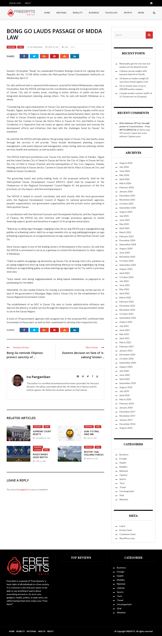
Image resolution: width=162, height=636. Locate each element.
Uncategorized (126, 491)
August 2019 (125, 387)
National (61, 13)
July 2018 (124, 391)
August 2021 (125, 322)
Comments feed (127, 534)
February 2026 (126, 187)
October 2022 (126, 277)
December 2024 (127, 240)
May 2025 (124, 224)
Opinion (123, 475)
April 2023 (124, 273)
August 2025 (125, 211)
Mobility (78, 13)
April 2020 (124, 379)
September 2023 (127, 265)
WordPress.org (126, 538)
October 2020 (126, 358)
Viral (21, 47)
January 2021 (126, 350)
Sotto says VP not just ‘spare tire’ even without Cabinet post (134, 133)
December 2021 (127, 305)
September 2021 (127, 317)
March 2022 (125, 297)
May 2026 (124, 175)
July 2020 (124, 371)
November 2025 (127, 199)
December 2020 (127, 354)
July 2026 (124, 167)
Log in (122, 526)
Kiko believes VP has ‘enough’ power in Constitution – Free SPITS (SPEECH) (134, 126)
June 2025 (124, 220)
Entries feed (125, 530)
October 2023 (126, 260)
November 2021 (127, 309)
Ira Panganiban (36, 47)
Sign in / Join (15, 3)
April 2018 (124, 395)
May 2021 (124, 334)
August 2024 (125, 248)
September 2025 (127, 207)
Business (94, 13)
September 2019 (127, 383)
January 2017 (126, 419)
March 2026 (125, 183)
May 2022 (124, 289)
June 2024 (124, 252)
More (141, 13)
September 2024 (127, 244)
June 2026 (124, 171)
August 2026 (125, 163)
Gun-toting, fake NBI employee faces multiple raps (93, 435)
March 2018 (125, 399)
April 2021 (124, 338)
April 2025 (124, 228)
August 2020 (125, 366)
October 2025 (126, 203)
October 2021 (126, 313)
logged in (23, 489)
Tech (122, 483)
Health (122, 462)
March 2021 (125, 342)
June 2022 (124, 285)
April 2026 (124, 179)
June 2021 (124, 330)
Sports (128, 13)
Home (47, 13)
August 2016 (125, 428)
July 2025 (124, 216)
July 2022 (124, 281)
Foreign (37, 450)
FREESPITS (130, 631)
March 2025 (125, 232)
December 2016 (127, 424)
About (28, 3)
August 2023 (125, 269)
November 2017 (127, 415)
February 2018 (126, 403)
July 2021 (124, 326)
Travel (122, 487)
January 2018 (126, 407)
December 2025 (127, 195)
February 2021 (126, 346)
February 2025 (126, 236)
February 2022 (126, 301)
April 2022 (124, 293)
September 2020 (127, 362)
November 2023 (127, 256)
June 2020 (124, 375)
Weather (123, 499)
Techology (111, 13)
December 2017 (127, 411)
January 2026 (126, 191)
